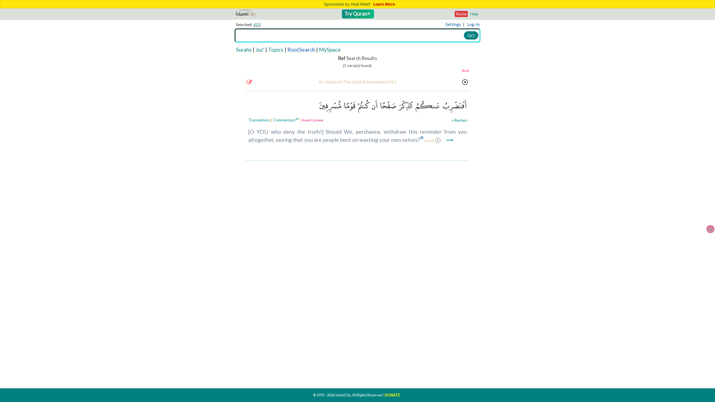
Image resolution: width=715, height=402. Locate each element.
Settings (453, 24)
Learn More (384, 4)
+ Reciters (460, 120)
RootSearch (301, 49)
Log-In (473, 24)
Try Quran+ (358, 14)
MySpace (330, 49)
